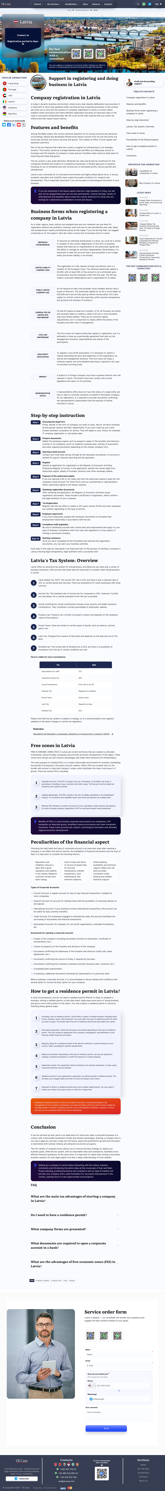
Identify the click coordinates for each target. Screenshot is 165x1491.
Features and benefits (136, 104)
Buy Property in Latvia (149, 183)
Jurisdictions (71, 4)
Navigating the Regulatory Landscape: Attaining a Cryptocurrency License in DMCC (71, 734)
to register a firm (56, 1280)
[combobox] (92, 1386)
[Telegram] (76, 54)
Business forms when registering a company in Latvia (142, 112)
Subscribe (24, 1478)
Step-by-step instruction (137, 120)
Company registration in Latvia (140, 97)
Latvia (65, 1280)
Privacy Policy (37, 1488)
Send (106, 1428)
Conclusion (131, 155)
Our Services (53, 4)
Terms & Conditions (50, 1488)
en (156, 4)
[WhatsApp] (88, 54)
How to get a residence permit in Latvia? (141, 147)
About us (96, 4)
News (85, 4)
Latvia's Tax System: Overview (140, 126)
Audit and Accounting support (144, 82)
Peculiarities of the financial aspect (142, 139)
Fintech (37, 4)
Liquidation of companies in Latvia (148, 172)
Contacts (108, 4)
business (72, 1280)
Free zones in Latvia (135, 133)
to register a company (42, 1280)
